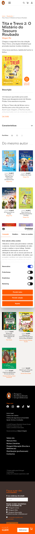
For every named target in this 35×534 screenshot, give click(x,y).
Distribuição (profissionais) (17, 451)
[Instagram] (13, 406)
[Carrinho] (27, 3)
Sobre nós (10, 438)
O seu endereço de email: (15, 496)
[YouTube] (18, 406)
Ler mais (5, 116)
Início (3, 16)
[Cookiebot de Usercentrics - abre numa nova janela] (25, 229)
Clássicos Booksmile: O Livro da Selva (9, 373)
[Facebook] (8, 406)
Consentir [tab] (5, 234)
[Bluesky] (28, 406)
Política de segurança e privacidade (18, 418)
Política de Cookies (12, 415)
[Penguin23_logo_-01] (3, 3)
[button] (24, 3)
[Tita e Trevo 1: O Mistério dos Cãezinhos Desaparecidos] (9, 151)
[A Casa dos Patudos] (9, 224)
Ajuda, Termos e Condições (15, 420)
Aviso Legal (10, 413)
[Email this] (12, 135)
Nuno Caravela (23, 340)
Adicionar (23, 530)
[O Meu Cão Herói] (26, 151)
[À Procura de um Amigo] (9, 189)
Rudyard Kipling (7, 376)
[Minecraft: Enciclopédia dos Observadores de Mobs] (9, 313)
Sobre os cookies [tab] (27, 234)
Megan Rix (6, 38)
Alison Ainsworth (10, 376)
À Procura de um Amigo (9, 213)
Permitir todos (17, 292)
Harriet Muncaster (26, 373)
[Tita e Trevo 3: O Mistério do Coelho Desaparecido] (26, 224)
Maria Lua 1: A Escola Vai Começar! (25, 370)
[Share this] (17, 135)
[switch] (30, 272)
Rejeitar (17, 303)
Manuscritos (12, 441)
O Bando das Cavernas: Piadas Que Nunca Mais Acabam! (26, 336)
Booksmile (10, 16)
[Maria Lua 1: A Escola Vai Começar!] (26, 349)
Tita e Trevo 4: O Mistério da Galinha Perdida (26, 213)
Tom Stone (9, 340)
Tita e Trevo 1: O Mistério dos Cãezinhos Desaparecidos (9, 177)
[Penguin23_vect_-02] (12, 464)
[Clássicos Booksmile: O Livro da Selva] (9, 349)
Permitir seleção (17, 298)
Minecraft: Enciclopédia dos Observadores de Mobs (9, 336)
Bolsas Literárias (13, 443)
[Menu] (9, 2)
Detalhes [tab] (15, 234)
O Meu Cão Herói (26, 175)
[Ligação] (32, 3)
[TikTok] (23, 406)
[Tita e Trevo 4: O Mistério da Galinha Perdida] (26, 189)
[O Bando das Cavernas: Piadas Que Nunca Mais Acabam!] (26, 313)
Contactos (11, 454)
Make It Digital (22, 431)
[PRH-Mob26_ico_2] (26, 79)
